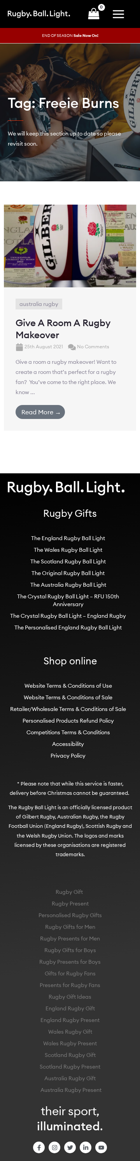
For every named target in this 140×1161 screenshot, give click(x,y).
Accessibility (68, 743)
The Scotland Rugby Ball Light (68, 561)
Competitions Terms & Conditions (68, 732)
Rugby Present (70, 903)
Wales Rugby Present (70, 1043)
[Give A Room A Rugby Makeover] (70, 245)
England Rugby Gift (70, 1008)
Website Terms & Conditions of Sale (68, 697)
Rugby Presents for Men (70, 938)
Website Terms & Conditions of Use (68, 685)
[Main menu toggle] (120, 14)
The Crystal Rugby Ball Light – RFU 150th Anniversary (68, 600)
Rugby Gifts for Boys (70, 950)
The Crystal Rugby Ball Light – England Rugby (68, 615)
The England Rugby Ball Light (68, 538)
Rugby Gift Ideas (70, 996)
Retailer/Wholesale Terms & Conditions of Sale (68, 709)
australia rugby (38, 304)
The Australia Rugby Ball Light (68, 584)
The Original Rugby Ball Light (68, 573)
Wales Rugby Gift (70, 1031)
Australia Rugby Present (71, 1089)
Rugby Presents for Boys (70, 961)
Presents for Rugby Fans (70, 985)
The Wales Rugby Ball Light (68, 549)
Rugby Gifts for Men (70, 926)
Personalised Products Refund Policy (68, 720)
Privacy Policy (68, 755)
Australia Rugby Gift (70, 1078)
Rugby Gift (69, 891)
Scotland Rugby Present (70, 1066)
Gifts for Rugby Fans (70, 973)
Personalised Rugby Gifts (70, 915)
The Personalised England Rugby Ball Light (68, 627)
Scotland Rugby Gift (70, 1055)
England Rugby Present (70, 1020)
